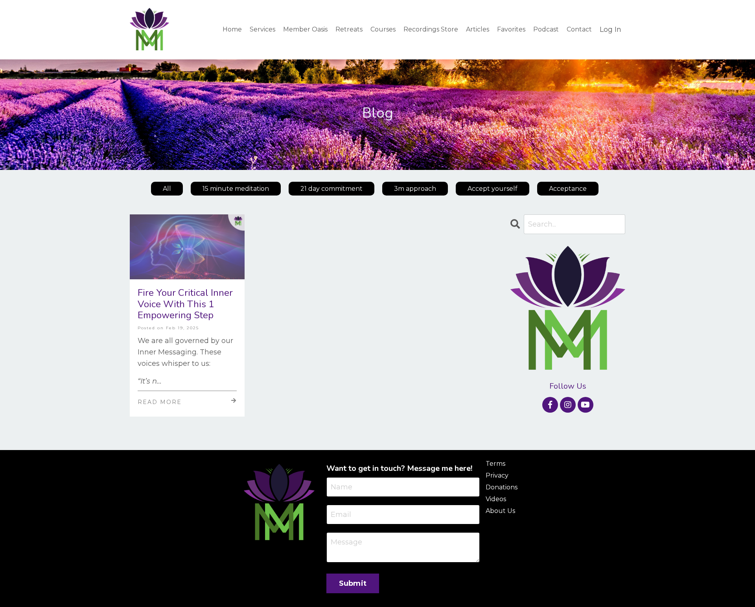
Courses (383, 29)
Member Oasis (305, 29)
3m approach (415, 188)
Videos (496, 499)
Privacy (497, 475)
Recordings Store (430, 29)
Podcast (546, 29)
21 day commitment (331, 188)
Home (232, 29)
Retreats (349, 29)
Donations (501, 487)
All (167, 188)
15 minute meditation (236, 188)
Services (262, 29)
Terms (495, 463)
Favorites (511, 29)
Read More (160, 402)
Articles (477, 29)
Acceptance (568, 188)
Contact (579, 29)
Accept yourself (492, 188)
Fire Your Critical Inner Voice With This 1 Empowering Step (185, 304)
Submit (353, 583)
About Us (500, 511)
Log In (610, 29)
